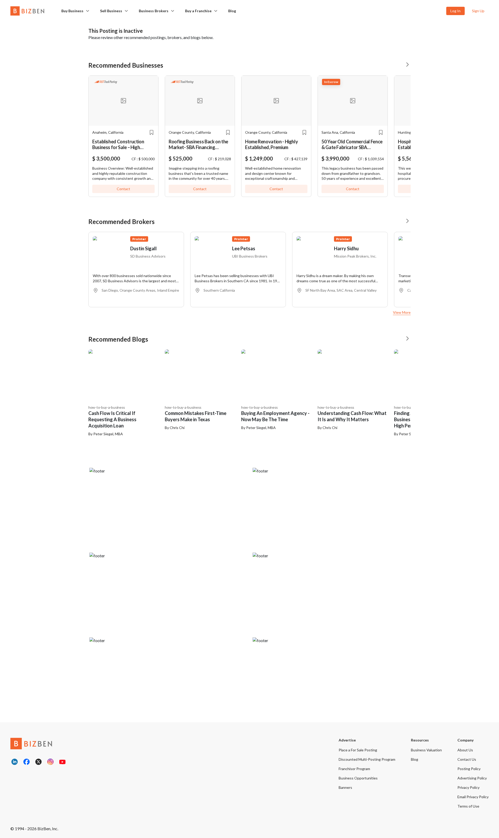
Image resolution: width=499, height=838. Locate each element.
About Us (465, 750)
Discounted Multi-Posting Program (367, 759)
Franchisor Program (354, 768)
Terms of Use (468, 806)
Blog (232, 11)
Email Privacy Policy (473, 797)
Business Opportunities (358, 778)
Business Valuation (426, 750)
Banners (345, 787)
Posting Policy (469, 768)
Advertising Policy (472, 778)
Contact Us (466, 759)
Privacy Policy (468, 787)
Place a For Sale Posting (358, 750)
